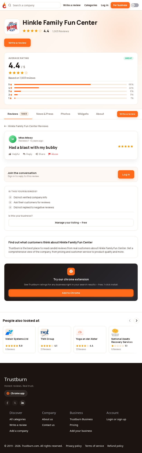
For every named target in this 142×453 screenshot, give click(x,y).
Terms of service (94, 445)
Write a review (72, 5)
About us (47, 419)
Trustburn (15, 379)
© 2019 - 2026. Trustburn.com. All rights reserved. (33, 445)
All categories (18, 419)
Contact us (48, 425)
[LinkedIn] (22, 403)
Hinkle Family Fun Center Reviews (28, 126)
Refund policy (115, 445)
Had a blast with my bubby (33, 147)
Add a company (19, 430)
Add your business (81, 430)
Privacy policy (74, 445)
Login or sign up (116, 419)
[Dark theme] (134, 5)
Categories (90, 5)
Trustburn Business (81, 419)
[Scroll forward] (136, 320)
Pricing (74, 425)
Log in (104, 5)
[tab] (18, 114)
